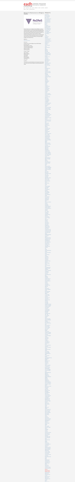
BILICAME (46, 51)
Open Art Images (47, 411)
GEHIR (46, 251)
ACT (45, 34)
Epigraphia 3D (47, 198)
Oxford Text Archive (48, 418)
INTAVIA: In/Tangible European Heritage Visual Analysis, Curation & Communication (48, 307)
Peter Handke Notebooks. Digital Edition (47, 427)
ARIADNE (46, 37)
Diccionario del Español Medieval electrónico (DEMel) (48, 138)
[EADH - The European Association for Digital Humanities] (35, 5)
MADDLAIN (46, 358)
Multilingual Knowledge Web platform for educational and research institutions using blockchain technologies (48, 394)
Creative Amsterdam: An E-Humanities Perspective (48, 104)
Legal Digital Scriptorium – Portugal (47, 338)
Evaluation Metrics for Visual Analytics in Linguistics (48, 208)
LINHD (46, 350)
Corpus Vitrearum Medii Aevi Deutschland (47, 97)
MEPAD (46, 385)
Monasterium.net (47, 390)
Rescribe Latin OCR (48, 468)
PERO (46, 425)
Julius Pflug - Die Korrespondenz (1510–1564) (48, 323)
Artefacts (46, 44)
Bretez (46, 67)
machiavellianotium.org (48, 357)
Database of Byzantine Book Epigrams (47, 125)
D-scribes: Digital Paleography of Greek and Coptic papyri (48, 114)
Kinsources (46, 329)
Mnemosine (46, 389)
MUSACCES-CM (47, 398)
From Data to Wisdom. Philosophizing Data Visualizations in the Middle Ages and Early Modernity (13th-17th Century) (48, 238)
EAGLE (46, 170)
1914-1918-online (47, 16)
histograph (46, 277)
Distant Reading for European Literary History (48, 163)
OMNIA (46, 408)
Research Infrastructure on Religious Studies (47, 470)
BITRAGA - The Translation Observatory (47, 57)
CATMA (46, 78)
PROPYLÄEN (47, 450)
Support (25, 9)
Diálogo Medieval (47, 136)
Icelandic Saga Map (47, 289)
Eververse (46, 210)
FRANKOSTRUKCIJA (48, 234)
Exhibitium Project (47, 214)
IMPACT (46, 293)
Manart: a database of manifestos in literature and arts (47, 366)
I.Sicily (46, 287)
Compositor (46, 87)
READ (46, 458)
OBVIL (46, 406)
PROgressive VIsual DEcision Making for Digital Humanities (48, 448)
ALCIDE (46, 35)
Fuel (45, 248)
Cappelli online (47, 75)
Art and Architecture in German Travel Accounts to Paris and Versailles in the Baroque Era (48, 40)
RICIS (46, 480)
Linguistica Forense (47, 349)
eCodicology (47, 175)
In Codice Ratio (47, 294)
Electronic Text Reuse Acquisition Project (47, 180)
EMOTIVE (46, 188)
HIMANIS (46, 276)
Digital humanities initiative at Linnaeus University (48, 144)
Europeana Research (48, 206)
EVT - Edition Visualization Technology (47, 212)
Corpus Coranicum (47, 93)
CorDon (46, 92)
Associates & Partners (32, 9)
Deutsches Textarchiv (48, 133)
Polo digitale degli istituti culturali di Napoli (47, 437)
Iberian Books (47, 288)
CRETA (46, 106)
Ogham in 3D (47, 407)
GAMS (46, 249)
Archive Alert (47, 36)
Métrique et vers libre (48, 386)
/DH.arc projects (47, 15)
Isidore (46, 317)
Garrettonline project (48, 250)
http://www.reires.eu (27, 40)
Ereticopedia (47, 199)
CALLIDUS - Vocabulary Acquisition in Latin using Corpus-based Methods (48, 71)
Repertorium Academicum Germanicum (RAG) (48, 466)
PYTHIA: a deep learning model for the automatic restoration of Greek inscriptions (48, 453)
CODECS (46, 85)
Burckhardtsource (47, 68)
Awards (28, 9)
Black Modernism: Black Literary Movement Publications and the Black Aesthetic (48, 62)
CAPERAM (46, 74)
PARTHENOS (47, 420)
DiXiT (46, 165)
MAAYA (46, 356)
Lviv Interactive (47, 355)
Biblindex (46, 49)
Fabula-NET (46, 219)
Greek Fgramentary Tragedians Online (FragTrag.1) (47, 268)
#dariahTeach (47, 14)
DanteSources (47, 116)
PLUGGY (46, 430)
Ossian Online (47, 417)
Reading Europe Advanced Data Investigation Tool (47, 460)
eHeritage (46, 176)
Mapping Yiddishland (48, 376)
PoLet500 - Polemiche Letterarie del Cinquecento (48, 432)
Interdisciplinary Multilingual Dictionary (47, 311)
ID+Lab (46, 290)
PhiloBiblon (46, 429)
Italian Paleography (47, 318)
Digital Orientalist (47, 146)
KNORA (46, 330)
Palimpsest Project (47, 419)
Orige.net (46, 416)
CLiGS (46, 84)
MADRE (46, 359)
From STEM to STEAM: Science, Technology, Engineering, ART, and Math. (47, 245)
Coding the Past (47, 86)
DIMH (46, 159)
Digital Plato (47, 147)
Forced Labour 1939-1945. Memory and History (48, 232)
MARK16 (46, 377)
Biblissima (46, 50)
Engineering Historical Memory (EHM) (47, 194)
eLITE (46, 185)
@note (46, 24)
